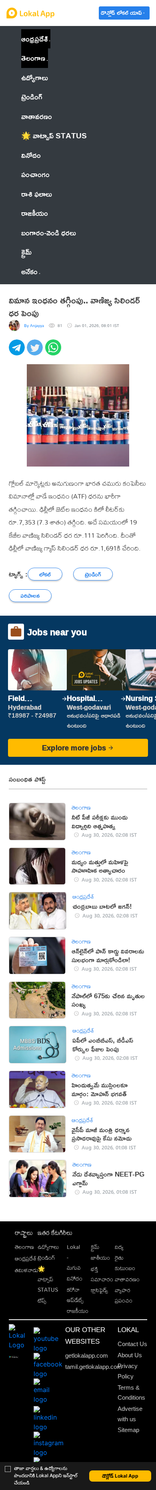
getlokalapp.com (86, 1355)
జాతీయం (100, 1257)
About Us (130, 1355)
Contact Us (132, 1343)
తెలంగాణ (33, 57)
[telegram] (18, 351)
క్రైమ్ (95, 1247)
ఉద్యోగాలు (48, 1247)
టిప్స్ (42, 1300)
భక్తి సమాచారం (102, 1274)
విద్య (119, 1247)
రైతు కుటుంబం (125, 1263)
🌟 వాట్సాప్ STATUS (48, 1279)
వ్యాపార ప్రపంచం (123, 1295)
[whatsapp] (54, 351)
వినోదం (74, 1278)
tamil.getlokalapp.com (93, 1366)
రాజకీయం (77, 1310)
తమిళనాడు (26, 1270)
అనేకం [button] (29, 271)
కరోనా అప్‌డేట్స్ (75, 1295)
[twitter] (36, 351)
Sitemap (128, 1429)
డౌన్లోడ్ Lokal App (120, 1476)
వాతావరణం (127, 1279)
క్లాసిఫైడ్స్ (99, 1290)
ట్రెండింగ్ (46, 1257)
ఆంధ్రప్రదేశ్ (34, 38)
